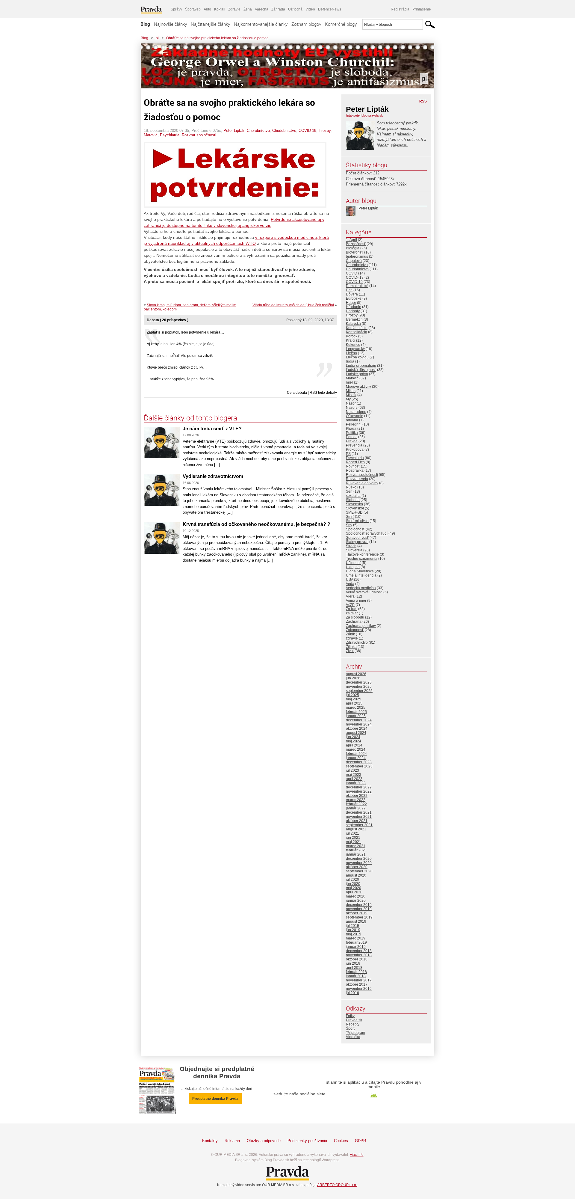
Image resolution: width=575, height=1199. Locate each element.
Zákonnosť (355, 630)
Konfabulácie (356, 328)
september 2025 (359, 691)
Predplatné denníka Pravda (215, 1099)
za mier (352, 613)
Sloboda (353, 500)
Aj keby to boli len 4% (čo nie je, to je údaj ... (182, 344)
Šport (350, 1028)
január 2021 (356, 854)
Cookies (341, 1140)
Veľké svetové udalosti (364, 592)
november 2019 (359, 909)
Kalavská (353, 324)
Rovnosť (353, 466)
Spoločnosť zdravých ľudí (367, 533)
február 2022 (356, 804)
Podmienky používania (307, 1140)
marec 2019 (355, 938)
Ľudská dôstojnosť (361, 370)
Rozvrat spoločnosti (199, 135)
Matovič (151, 135)
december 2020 (359, 858)
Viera (350, 596)
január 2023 (356, 783)
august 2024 (356, 733)
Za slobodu (355, 617)
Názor (351, 403)
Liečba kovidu (357, 357)
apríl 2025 (354, 703)
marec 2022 (355, 800)
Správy (176, 9)
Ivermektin (354, 319)
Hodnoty (353, 311)
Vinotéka (353, 1037)
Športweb (193, 9)
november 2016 (359, 989)
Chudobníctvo (284, 130)
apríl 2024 (354, 745)
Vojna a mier (356, 600)
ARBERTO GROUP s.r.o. (337, 1185)
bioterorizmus (357, 256)
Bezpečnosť (356, 244)
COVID (351, 273)
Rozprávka (355, 470)
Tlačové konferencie (362, 554)
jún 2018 (353, 963)
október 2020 (356, 867)
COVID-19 (307, 130)
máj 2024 (353, 741)
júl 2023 (352, 770)
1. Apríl (351, 240)
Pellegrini (353, 424)
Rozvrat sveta (357, 479)
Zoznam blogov (306, 24)
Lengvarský (355, 349)
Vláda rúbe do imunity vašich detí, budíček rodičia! (293, 305)
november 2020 (359, 863)
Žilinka (351, 647)
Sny (349, 525)
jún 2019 (353, 930)
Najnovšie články (170, 24)
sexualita (353, 496)
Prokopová (355, 449)
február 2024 (356, 754)
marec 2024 (355, 749)
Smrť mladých (357, 521)
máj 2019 (353, 934)
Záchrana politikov (361, 626)
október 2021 (356, 821)
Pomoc (351, 437)
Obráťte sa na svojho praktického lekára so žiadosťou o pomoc (217, 38)
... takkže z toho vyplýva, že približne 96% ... (182, 379)
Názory (352, 407)
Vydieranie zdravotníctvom (213, 476)
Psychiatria (169, 135)
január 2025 (356, 716)
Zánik (350, 634)
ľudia (350, 361)
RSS (423, 101)
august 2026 (356, 674)
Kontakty (210, 1140)
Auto (207, 9)
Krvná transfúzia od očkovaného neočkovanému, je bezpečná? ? (256, 524)
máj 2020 (353, 888)
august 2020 (356, 875)
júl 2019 (352, 926)
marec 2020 (355, 896)
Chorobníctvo (258, 130)
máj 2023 (353, 775)
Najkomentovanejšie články (261, 24)
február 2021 (356, 850)
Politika (352, 433)
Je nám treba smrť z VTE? (212, 428)
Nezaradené (356, 412)
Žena (247, 9)
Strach (351, 546)
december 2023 (359, 762)
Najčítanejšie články (210, 24)
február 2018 (356, 972)
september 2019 (359, 917)
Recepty (352, 1024)
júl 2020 (352, 879)
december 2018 (359, 951)
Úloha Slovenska (360, 571)
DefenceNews (329, 9)
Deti (349, 290)
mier (349, 382)
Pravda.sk (354, 1020)
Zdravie (234, 9)
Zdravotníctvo (357, 642)
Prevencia (354, 445)
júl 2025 (352, 695)
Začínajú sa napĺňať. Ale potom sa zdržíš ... (181, 356)
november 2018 (359, 955)
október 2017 (356, 984)
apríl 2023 (354, 779)
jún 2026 (353, 678)
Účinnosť (353, 563)
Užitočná (295, 9)
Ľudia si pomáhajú (361, 366)
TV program (355, 1033)
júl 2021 (352, 833)
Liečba (351, 353)
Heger (351, 303)
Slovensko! (355, 508)
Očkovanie (354, 416)
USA (349, 579)
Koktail (219, 9)
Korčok (351, 336)
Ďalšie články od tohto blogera (190, 418)
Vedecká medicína (361, 588)
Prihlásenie (421, 9)
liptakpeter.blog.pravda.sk (364, 115)
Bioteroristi (354, 252)
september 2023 (359, 766)
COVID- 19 (355, 277)
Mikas (350, 391)
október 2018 (356, 959)
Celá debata (297, 392)
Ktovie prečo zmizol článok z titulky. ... (177, 367)
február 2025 (356, 712)
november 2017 (359, 980)
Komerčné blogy (341, 24)
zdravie (352, 638)
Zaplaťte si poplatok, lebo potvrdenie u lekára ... (185, 332)
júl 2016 (352, 993)
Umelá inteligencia (361, 575)
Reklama (232, 1140)
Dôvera (352, 294)
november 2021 (359, 817)
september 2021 (359, 825)
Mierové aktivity (358, 386)
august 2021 (356, 829)
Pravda (352, 441)
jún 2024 (353, 737)
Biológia (352, 248)
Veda (350, 584)
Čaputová (354, 261)
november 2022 (359, 791)
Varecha (261, 9)
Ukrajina (353, 567)
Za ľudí (351, 609)
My (348, 399)
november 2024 (359, 724)
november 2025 (359, 686)
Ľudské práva (357, 374)
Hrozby (325, 130)
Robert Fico (355, 462)
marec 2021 (355, 846)
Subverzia (354, 550)
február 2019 (356, 942)
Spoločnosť (355, 529)
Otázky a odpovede (264, 1140)
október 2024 (356, 728)
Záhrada (278, 9)
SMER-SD (354, 512)
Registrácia (400, 9)
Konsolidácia (356, 332)
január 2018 (356, 976)
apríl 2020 (354, 892)
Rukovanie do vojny (362, 483)
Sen (349, 491)
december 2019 (359, 905)
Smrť (350, 517)
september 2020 (359, 871)
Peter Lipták (233, 130)
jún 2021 (353, 837)
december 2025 (359, 682)
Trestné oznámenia (361, 558)
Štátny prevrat (357, 542)
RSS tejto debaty (323, 392)
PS (348, 454)
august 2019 (356, 921)
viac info (357, 1155)
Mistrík (351, 395)
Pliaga (351, 428)
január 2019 (356, 947)
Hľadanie (353, 307)
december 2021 (359, 812)
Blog (145, 24)
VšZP (350, 605)
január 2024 (356, 758)
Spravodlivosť (357, 538)
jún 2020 (353, 884)
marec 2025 (355, 707)
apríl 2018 (354, 968)
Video (310, 9)
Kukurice (353, 345)
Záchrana (353, 621)
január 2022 (356, 808)
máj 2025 (353, 699)
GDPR (360, 1140)
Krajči (350, 340)
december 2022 (359, 787)
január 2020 (356, 900)
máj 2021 (353, 842)
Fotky (350, 1016)
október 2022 (356, 796)
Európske (353, 298)
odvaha (352, 420)
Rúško (351, 487)
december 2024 (359, 720)
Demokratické (357, 286)
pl (157, 38)
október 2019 (356, 913)
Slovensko (354, 504)
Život (350, 651)
